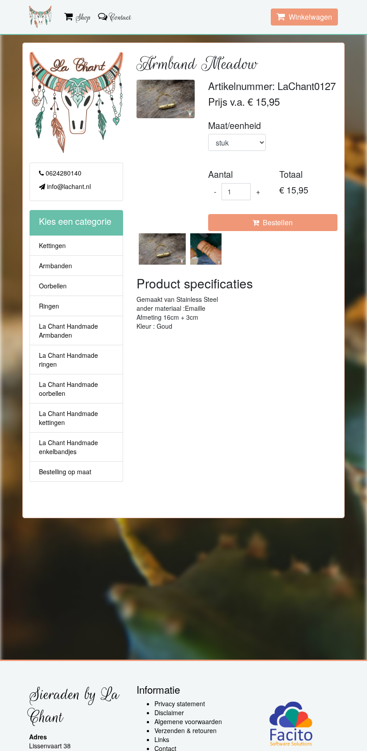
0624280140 (62, 172)
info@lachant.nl (68, 186)
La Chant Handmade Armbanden (68, 330)
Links (161, 739)
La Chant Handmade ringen (68, 360)
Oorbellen (53, 285)
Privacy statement (179, 703)
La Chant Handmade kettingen (68, 418)
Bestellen (276, 222)
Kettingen (52, 245)
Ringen (49, 305)
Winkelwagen (308, 17)
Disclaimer (169, 712)
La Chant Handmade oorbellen (68, 389)
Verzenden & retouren (185, 730)
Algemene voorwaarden (188, 721)
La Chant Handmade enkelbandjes (68, 447)
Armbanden (55, 265)
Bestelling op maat (65, 471)
